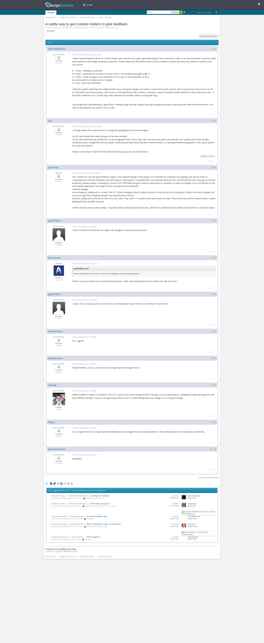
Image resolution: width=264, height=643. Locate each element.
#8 (212, 358)
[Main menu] (260, 4)
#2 (212, 120)
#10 (212, 422)
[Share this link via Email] (65, 483)
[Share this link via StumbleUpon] (61, 483)
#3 (212, 167)
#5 (212, 258)
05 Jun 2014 (192, 539)
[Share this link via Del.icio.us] (54, 483)
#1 (212, 49)
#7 (212, 331)
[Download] (72, 483)
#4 (212, 221)
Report (210, 114)
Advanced (184, 12)
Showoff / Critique (58, 496)
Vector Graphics (77, 537)
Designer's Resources (59, 537)
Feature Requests (77, 516)
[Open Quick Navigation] (216, 12)
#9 (212, 385)
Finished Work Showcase (77, 496)
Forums (50, 12)
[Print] (68, 483)
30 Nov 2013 (192, 526)
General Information (59, 516)
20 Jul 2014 (192, 498)
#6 (212, 294)
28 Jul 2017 (192, 506)
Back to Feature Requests (209, 477)
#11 (212, 449)
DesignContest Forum (67, 556)
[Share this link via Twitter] (46, 483)
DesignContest (59, 4)
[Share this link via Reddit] (58, 483)
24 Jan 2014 (192, 518)
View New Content (204, 12)
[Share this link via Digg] (51, 483)
